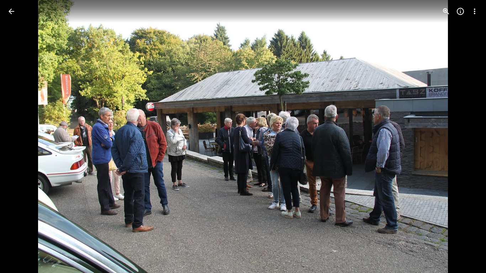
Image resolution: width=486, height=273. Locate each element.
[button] (466, 136)
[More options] (474, 11)
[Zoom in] (446, 11)
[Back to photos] (11, 11)
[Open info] (460, 11)
